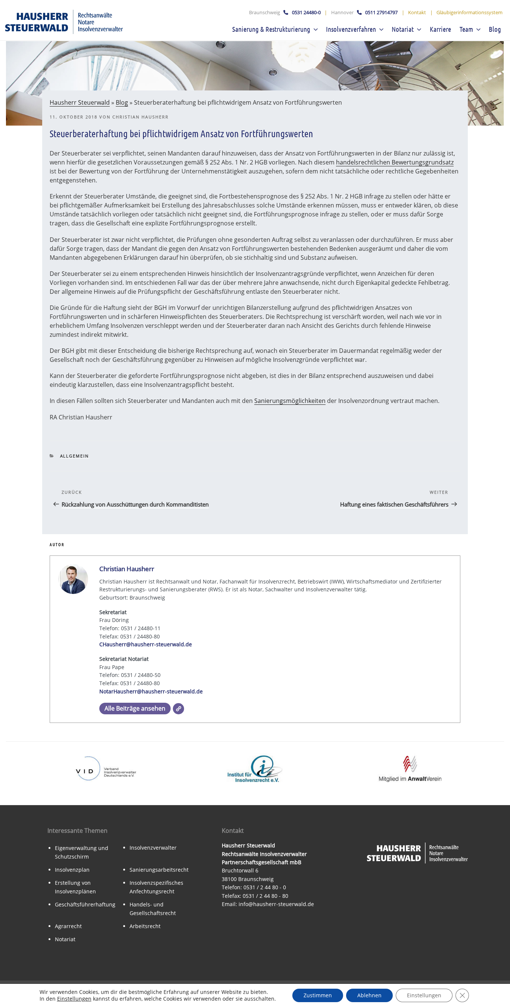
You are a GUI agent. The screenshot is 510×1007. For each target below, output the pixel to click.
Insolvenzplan (72, 869)
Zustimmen (318, 995)
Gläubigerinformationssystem (469, 12)
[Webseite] (178, 708)
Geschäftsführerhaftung (85, 904)
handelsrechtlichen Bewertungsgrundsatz (395, 162)
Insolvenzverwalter (153, 847)
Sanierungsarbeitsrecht (159, 869)
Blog (495, 29)
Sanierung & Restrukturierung (271, 29)
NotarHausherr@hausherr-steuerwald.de (151, 691)
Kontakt (417, 12)
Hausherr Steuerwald (80, 102)
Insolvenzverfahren (351, 29)
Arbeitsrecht (145, 926)
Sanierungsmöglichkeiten (290, 401)
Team (466, 29)
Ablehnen (369, 995)
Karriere (440, 29)
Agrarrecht (68, 926)
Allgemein (74, 456)
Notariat (403, 29)
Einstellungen (74, 998)
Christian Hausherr (140, 117)
